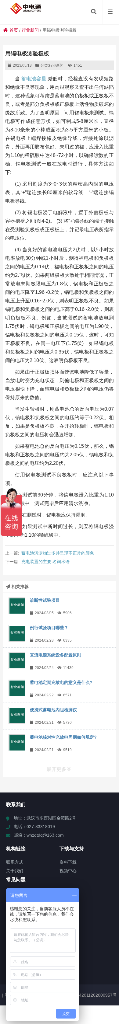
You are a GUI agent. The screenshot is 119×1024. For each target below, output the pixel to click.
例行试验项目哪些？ (49, 627)
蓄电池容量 (34, 78)
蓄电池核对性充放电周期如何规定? (63, 737)
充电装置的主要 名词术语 (45, 561)
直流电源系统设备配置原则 (55, 655)
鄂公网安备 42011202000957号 (86, 995)
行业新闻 (30, 30)
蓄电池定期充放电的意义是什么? (61, 682)
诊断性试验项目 (45, 600)
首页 (13, 30)
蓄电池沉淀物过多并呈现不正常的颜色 (57, 553)
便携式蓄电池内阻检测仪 (53, 709)
